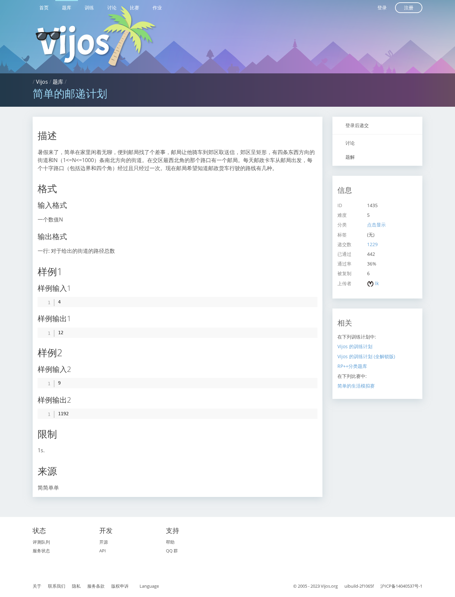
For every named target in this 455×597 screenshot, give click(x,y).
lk (377, 283)
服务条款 (96, 586)
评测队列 (41, 542)
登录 (382, 7)
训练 (89, 7)
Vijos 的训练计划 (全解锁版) (366, 356)
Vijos (42, 81)
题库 (66, 7)
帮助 (170, 542)
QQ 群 (172, 551)
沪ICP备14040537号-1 (401, 586)
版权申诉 (120, 586)
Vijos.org (329, 586)
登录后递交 (356, 125)
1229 (372, 244)
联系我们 (56, 586)
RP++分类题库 (352, 366)
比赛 (134, 7)
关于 (37, 586)
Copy (309, 301)
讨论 (112, 7)
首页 (44, 7)
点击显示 (376, 224)
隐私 (76, 586)
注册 (408, 7)
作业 (157, 7)
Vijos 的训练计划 (354, 346)
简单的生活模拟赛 (356, 386)
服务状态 (41, 551)
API (102, 551)
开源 (103, 542)
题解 (349, 157)
